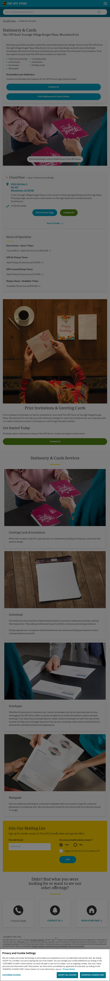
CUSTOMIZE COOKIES (11, 975)
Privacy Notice (69, 969)
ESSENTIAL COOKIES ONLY (92, 975)
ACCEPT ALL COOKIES (67, 975)
